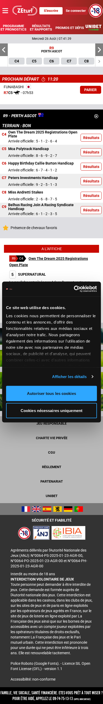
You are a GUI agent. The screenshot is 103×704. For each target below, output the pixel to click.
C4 (4, 134)
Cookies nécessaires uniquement (51, 410)
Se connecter (76, 11)
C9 (4, 207)
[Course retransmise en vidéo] (96, 116)
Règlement (51, 467)
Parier (90, 90)
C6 (4, 163)
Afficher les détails (69, 376)
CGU (51, 452)
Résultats (91, 138)
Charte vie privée (51, 438)
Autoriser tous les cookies (51, 393)
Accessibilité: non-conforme (33, 679)
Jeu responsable (51, 423)
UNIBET (52, 496)
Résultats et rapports (41, 27)
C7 (4, 178)
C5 (4, 149)
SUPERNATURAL (28, 274)
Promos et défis (69, 28)
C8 (4, 192)
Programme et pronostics (13, 27)
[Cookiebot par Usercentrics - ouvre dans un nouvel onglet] (74, 289)
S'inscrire (51, 11)
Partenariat (51, 481)
